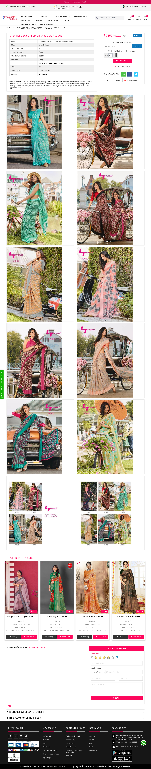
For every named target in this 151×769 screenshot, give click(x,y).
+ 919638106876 (15, 6)
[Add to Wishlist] (6, 563)
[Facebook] (129, 74)
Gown (39, 20)
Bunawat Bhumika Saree (128, 616)
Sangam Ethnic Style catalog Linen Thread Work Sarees (33, 616)
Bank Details (93, 750)
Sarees (44, 16)
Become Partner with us (51, 754)
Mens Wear (53, 20)
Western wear (27, 24)
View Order (46, 747)
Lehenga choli (81, 16)
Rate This (95, 654)
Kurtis (68, 20)
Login (44, 743)
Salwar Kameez (28, 16)
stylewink (43, 74)
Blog (90, 743)
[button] (138, 18)
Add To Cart (30, 637)
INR (143, 6)
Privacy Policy (70, 743)
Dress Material (61, 16)
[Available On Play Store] (124, 6)
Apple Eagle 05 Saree (57, 616)
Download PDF (132, 80)
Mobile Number (96, 668)
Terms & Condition (72, 747)
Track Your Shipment (50, 750)
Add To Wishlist (124, 67)
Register (46, 740)
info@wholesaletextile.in (129, 747)
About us (92, 736)
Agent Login (47, 758)
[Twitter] (136, 74)
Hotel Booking (70, 740)
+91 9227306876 (28, 6)
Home (8, 28)
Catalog (14, 637)
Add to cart (124, 61)
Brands (91, 747)
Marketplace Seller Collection (35, 28)
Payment (69, 756)
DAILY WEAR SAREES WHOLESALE (52, 63)
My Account (47, 736)
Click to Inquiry (115, 80)
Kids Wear (25, 20)
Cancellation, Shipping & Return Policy (74, 751)
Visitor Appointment (73, 736)
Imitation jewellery (49, 24)
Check (137, 46)
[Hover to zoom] (34, 132)
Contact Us (92, 740)
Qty (106, 55)
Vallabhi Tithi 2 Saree (93, 616)
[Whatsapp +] (123, 74)
